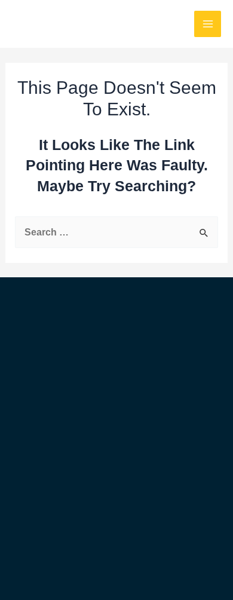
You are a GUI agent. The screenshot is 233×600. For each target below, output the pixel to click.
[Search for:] (116, 231)
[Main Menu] (207, 24)
